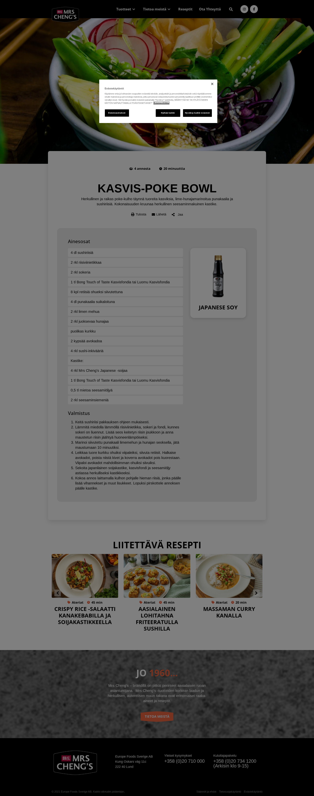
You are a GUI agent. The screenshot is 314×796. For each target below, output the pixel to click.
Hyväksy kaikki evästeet (197, 113)
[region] (158, 101)
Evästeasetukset (117, 113)
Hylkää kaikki (168, 113)
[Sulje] (212, 84)
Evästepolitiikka (161, 103)
